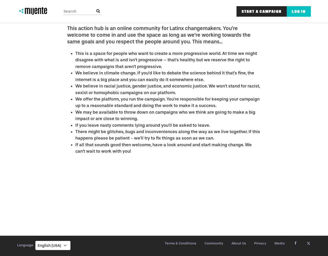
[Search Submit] (98, 11)
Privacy (260, 243)
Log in (299, 11)
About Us (238, 243)
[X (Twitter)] (308, 243)
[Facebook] (295, 243)
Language (25, 245)
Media (279, 243)
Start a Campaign (262, 11)
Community (213, 243)
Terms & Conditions (180, 243)
